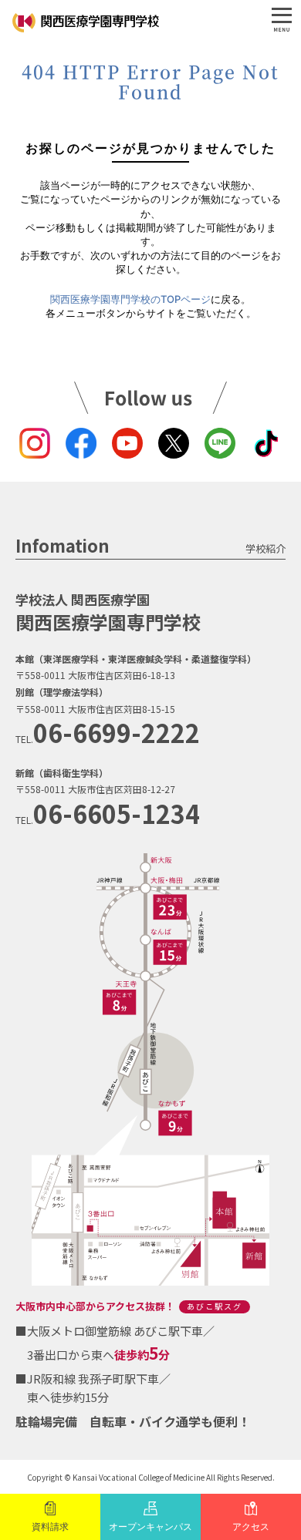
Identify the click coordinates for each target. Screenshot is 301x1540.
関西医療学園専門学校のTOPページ (130, 299)
